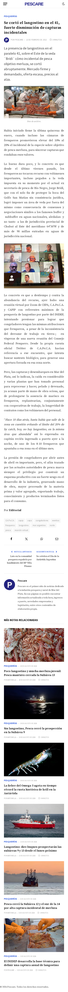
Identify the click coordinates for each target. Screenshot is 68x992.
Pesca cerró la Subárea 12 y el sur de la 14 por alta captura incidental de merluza (32, 906)
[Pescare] (34, 4)
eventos (55, 520)
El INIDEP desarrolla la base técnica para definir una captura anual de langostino (32, 963)
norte (52, 525)
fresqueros (10, 525)
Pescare (19, 39)
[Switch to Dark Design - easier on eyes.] (63, 4)
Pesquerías (10, 16)
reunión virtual (21, 530)
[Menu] (5, 3)
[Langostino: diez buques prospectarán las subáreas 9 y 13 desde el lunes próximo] (34, 821)
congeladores (42, 520)
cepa (29, 520)
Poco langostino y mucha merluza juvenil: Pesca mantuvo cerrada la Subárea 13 (32, 673)
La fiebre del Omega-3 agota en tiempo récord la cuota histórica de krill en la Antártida (30, 789)
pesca (8, 530)
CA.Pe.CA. (10, 520)
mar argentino (39, 525)
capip (21, 520)
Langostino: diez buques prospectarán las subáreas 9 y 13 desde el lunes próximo (33, 848)
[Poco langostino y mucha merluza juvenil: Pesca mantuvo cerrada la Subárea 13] (34, 645)
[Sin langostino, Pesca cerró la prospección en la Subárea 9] (34, 702)
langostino (24, 525)
